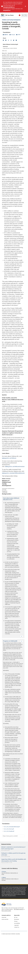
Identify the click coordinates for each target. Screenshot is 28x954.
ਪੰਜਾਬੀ (19, 34)
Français (13, 34)
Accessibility (17, 923)
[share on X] (6, 40)
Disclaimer (16, 919)
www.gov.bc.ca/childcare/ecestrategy (16, 466)
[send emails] (16, 40)
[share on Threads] (11, 40)
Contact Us (16, 927)
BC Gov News (10, 15)
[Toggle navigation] (22, 15)
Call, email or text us (18, 909)
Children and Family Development (11, 20)
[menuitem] (8, 917)
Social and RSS (5, 919)
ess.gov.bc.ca (6, 10)
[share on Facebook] (3, 40)
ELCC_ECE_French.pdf (9, 829)
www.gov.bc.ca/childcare (9, 458)
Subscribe (4, 917)
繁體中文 (6, 34)
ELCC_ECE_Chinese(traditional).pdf (12, 826)
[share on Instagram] (8, 40)
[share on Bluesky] (14, 40)
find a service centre (6, 910)
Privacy (15, 921)
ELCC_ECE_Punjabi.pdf (9, 831)
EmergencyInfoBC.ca (8, 7)
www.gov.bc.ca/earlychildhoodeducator (13, 473)
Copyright (16, 925)
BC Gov (15, 917)
